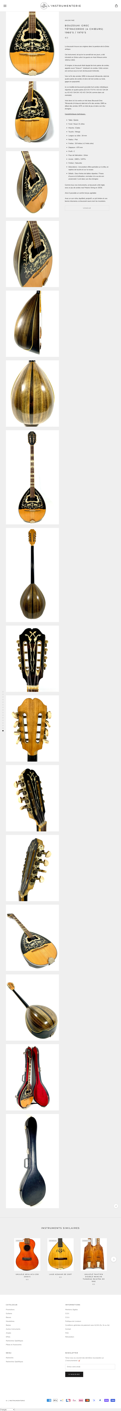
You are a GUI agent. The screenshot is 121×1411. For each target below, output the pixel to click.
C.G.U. (67, 1317)
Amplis (8, 1333)
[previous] (7, 1259)
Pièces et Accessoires (14, 1345)
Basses (8, 1317)
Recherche (9, 1358)
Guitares (9, 1313)
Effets (8, 1337)
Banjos (8, 1325)
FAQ (67, 1333)
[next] (113, 1259)
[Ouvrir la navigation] (5, 6)
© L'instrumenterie (15, 1400)
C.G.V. (67, 1313)
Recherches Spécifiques (14, 1341)
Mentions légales (71, 1309)
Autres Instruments (13, 1329)
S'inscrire (74, 1374)
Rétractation (69, 1337)
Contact (68, 1329)
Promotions (10, 1309)
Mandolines (10, 1321)
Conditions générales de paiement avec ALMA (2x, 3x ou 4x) (87, 1325)
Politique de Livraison (73, 1321)
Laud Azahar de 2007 (60, 1274)
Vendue (87, 208)
